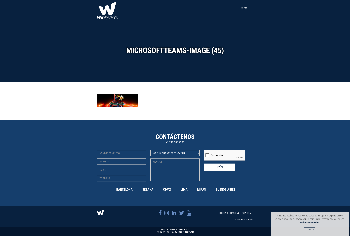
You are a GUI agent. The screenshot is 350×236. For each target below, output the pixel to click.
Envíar (219, 167)
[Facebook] (160, 213)
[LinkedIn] (174, 213)
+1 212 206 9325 (175, 142)
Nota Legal (247, 213)
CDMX (167, 189)
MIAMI (201, 189)
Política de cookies (309, 222)
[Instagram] (166, 213)
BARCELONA (124, 189)
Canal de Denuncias (244, 220)
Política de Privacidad (229, 213)
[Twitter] (181, 213)
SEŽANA (147, 189)
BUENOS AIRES (225, 189)
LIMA (184, 189)
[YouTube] (189, 213)
